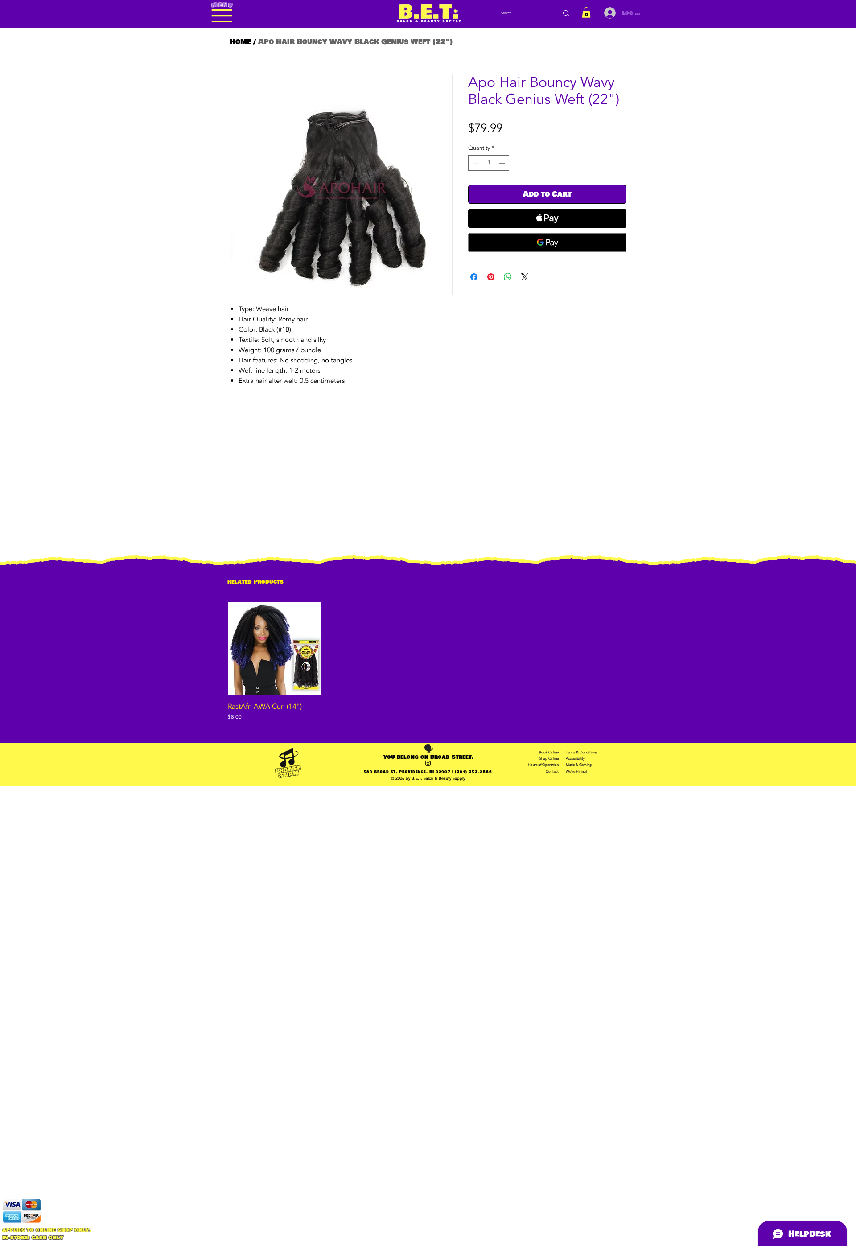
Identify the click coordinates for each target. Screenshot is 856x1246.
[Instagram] (428, 763)
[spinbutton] (489, 163)
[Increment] (503, 163)
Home (240, 41)
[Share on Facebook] (474, 276)
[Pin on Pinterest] (491, 276)
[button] (586, 12)
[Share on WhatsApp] (507, 276)
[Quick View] (274, 648)
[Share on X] (524, 276)
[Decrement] (474, 163)
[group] (428, 661)
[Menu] (221, 15)
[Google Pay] (547, 242)
